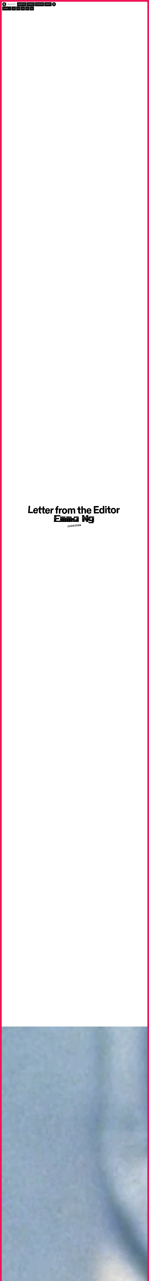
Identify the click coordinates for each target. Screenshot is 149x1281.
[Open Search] (54, 4)
